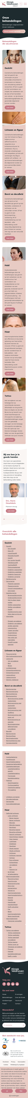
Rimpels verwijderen (14, 621)
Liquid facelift (12, 553)
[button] (21, 4)
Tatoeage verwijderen (15, 947)
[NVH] (4, 1046)
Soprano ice (13, 869)
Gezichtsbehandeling (13, 762)
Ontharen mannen (15, 855)
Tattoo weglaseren (14, 933)
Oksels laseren (14, 848)
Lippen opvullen (13, 630)
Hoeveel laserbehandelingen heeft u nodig (14, 954)
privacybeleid (19, 1020)
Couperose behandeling (14, 764)
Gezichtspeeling (13, 783)
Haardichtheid (12, 904)
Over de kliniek (20, 997)
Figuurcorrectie (11, 654)
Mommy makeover (12, 680)
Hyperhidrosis (12, 633)
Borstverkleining (11, 694)
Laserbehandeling (14, 773)
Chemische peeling (14, 787)
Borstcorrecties (11, 689)
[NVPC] (5, 1040)
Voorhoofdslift (12, 565)
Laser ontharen (13, 816)
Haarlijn (10, 900)
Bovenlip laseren (14, 830)
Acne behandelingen (13, 804)
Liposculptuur (10, 675)
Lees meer (10, 107)
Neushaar (12, 846)
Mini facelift (12, 549)
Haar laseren (13, 839)
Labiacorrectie (11, 677)
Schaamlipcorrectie (12, 673)
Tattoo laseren (13, 942)
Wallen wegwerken (14, 605)
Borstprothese (11, 736)
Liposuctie (9, 659)
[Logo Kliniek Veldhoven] (9, 4)
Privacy (13, 1062)
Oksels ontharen (14, 851)
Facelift (8, 546)
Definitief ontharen (12, 813)
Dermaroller (10, 801)
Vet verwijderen (13, 661)
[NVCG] (22, 1040)
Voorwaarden (21, 1062)
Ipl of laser (11, 872)
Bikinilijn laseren (14, 825)
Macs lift (10, 551)
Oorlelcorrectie (11, 579)
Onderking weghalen (15, 572)
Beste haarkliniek (13, 916)
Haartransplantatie (12, 876)
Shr (10, 867)
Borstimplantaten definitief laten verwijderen (14, 726)
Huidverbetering (11, 757)
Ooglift (10, 609)
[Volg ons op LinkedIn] (13, 984)
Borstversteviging (12, 691)
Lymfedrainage (11, 668)
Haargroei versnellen (15, 921)
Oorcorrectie (10, 581)
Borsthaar (12, 827)
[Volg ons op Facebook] (4, 984)
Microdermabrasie (12, 799)
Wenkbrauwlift (13, 563)
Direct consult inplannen (12, 31)
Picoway (10, 949)
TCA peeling (12, 790)
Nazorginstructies (14, 883)
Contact (17, 1004)
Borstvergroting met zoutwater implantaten (14, 705)
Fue (9, 909)
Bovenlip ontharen (15, 832)
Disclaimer (6, 1062)
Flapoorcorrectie (13, 586)
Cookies (6, 1064)
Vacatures (18, 1000)
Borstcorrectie (11, 734)
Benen (10, 666)
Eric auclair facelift (14, 560)
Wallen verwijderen (14, 607)
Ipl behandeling (13, 874)
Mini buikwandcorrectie (14, 656)
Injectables (9, 616)
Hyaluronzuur (12, 635)
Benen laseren (14, 818)
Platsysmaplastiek (14, 567)
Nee (21, 1091)
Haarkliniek (11, 902)
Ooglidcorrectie (11, 593)
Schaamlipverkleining (13, 670)
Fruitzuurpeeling (13, 785)
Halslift (10, 558)
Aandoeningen (7, 1000)
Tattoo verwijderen (12, 930)
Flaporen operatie (14, 584)
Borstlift (9, 731)
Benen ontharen (14, 820)
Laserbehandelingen (13, 766)
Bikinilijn (12, 823)
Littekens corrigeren (13, 797)
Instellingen (15, 1096)
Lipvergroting (12, 628)
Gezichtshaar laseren (16, 837)
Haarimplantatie (11, 919)
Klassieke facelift (13, 556)
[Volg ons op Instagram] (8, 984)
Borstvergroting (11, 696)
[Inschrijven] (23, 1025)
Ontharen (12, 853)
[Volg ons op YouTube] (17, 984)
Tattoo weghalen (13, 935)
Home (4, 994)
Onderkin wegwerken (15, 570)
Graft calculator (13, 907)
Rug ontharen (14, 860)
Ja (7, 1091)
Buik (9, 663)
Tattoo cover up (13, 944)
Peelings (9, 780)
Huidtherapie (10, 759)
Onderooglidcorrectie (15, 598)
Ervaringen (19, 994)
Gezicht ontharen (15, 834)
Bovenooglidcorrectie (15, 595)
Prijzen (4, 1004)
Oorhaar (12, 858)
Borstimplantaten (12, 738)
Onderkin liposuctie (14, 574)
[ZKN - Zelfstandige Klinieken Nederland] (14, 1040)
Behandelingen (7, 997)
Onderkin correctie (14, 577)
